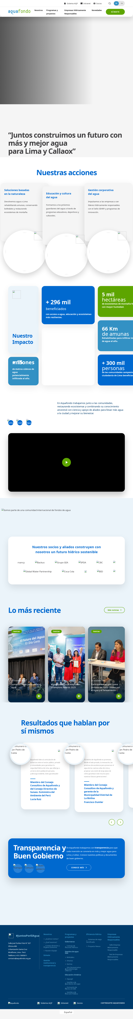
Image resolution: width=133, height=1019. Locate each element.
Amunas (70, 961)
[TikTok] (31, 965)
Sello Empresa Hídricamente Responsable (114, 947)
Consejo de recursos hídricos (71, 947)
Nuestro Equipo (51, 951)
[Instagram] (17, 965)
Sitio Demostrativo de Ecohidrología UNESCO (73, 969)
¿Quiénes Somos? (51, 939)
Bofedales (70, 957)
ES (116, 3)
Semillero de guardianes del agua (72, 983)
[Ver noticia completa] (39, 696)
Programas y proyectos (52, 12)
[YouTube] (24, 965)
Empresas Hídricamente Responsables (75, 12)
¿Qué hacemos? (51, 942)
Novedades (97, 10)
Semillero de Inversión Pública (71, 993)
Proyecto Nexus (94, 946)
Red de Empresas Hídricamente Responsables (115, 957)
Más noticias (113, 610)
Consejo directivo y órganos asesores (52, 946)
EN (122, 3)
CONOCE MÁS (77, 867)
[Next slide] (120, 822)
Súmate (115, 12)
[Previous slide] (112, 822)
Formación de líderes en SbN (71, 988)
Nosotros (38, 10)
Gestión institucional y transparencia (50, 963)
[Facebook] (10, 965)
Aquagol (70, 979)
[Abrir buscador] (109, 3)
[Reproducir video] (66, 462)
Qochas (69, 964)
